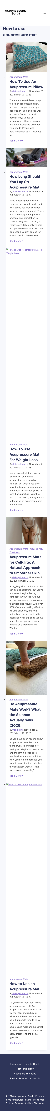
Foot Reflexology (25, 1069)
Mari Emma (18, 730)
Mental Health (33, 1064)
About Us (35, 1078)
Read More (16, 140)
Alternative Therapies (25, 1073)
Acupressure (16, 1064)
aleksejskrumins (20, 91)
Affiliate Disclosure (34, 1103)
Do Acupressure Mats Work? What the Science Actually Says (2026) (25, 715)
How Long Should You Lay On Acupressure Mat (24, 181)
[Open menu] (44, 13)
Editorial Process (14, 1103)
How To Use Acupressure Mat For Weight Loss (24, 454)
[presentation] (26, 57)
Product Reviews (18, 1078)
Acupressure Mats (18, 77)
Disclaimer (38, 1099)
